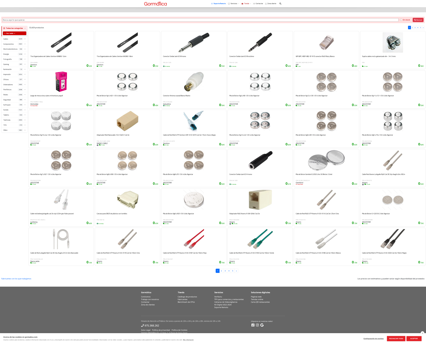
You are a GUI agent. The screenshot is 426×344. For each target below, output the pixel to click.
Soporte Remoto (221, 307)
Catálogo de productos (187, 296)
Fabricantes (182, 299)
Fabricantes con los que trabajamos (16, 278)
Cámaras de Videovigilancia (225, 302)
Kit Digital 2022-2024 (222, 304)
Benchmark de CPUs (186, 302)
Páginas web (256, 296)
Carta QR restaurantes (260, 302)
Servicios (234, 3)
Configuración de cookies (374, 338)
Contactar (259, 3)
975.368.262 (152, 325)
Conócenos (146, 296)
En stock (406, 20)
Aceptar (414, 338)
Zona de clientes (148, 304)
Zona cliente (271, 3)
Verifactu (218, 296)
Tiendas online (257, 299)
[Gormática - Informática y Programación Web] (155, 3)
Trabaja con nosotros (150, 299)
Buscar (419, 20)
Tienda (246, 3)
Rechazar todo (396, 338)
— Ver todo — (9, 33)
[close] (422, 333)
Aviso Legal (145, 330)
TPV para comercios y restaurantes (229, 299)
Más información (188, 340)
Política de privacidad (161, 330)
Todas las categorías (14, 28)
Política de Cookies (179, 330)
